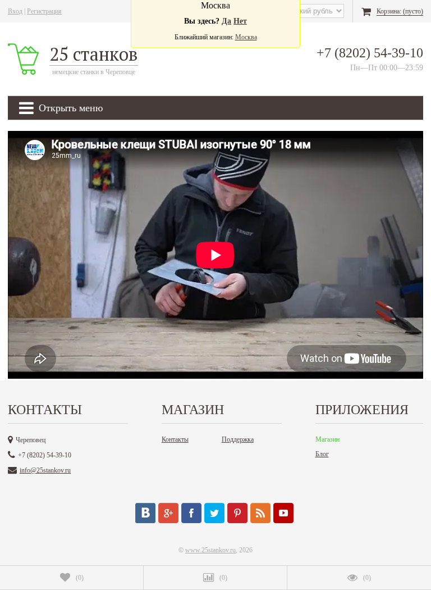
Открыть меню (71, 108)
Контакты (175, 439)
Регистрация (44, 11)
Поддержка (238, 439)
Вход (15, 11)
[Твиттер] (214, 513)
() (80, 578)
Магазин (327, 439)
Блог (322, 454)
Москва (246, 37)
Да (226, 21)
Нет (240, 21)
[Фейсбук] (191, 513)
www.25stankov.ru (210, 550)
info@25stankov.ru (45, 470)
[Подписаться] (260, 513)
